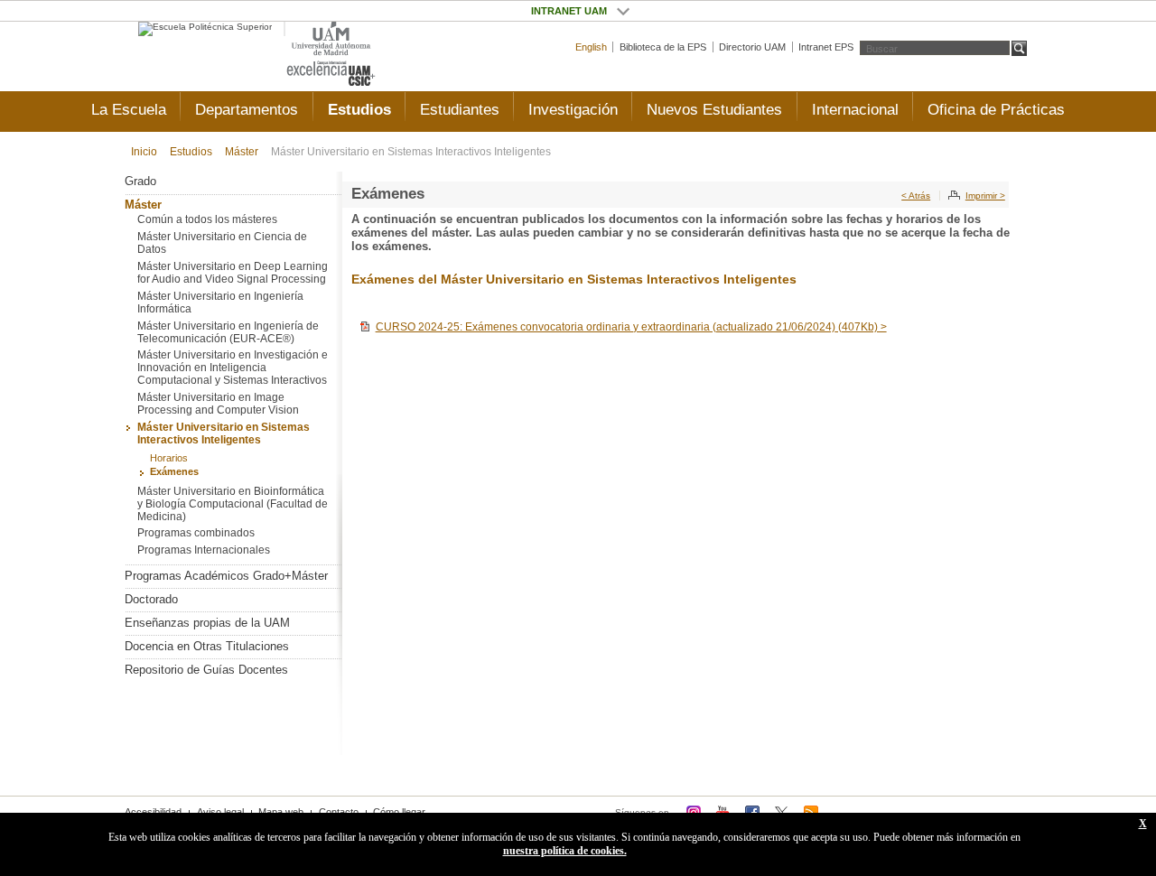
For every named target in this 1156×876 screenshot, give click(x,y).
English (591, 47)
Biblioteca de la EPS (663, 47)
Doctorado (151, 599)
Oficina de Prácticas (996, 109)
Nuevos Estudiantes (714, 109)
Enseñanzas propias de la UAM (207, 622)
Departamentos (246, 109)
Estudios (359, 109)
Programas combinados (196, 533)
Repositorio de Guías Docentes (206, 669)
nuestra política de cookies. (565, 850)
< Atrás (915, 195)
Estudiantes (459, 109)
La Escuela (128, 109)
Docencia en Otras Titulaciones (207, 646)
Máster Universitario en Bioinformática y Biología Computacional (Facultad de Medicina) (232, 504)
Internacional (855, 109)
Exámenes (174, 471)
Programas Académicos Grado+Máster (226, 575)
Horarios (169, 457)
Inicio (144, 151)
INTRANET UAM (622, 11)
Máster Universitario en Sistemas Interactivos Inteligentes (411, 151)
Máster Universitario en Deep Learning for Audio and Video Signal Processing (232, 272)
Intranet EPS (825, 47)
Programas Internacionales (203, 550)
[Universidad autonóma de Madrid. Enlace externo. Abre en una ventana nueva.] (331, 39)
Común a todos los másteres (207, 219)
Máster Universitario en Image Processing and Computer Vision (218, 403)
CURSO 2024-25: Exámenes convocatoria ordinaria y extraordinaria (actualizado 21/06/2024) (631, 327)
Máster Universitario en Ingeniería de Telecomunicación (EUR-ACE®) (228, 332)
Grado (140, 181)
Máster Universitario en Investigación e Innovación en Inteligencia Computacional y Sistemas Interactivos (232, 368)
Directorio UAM (752, 47)
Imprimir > (985, 195)
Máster (241, 151)
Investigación (573, 109)
